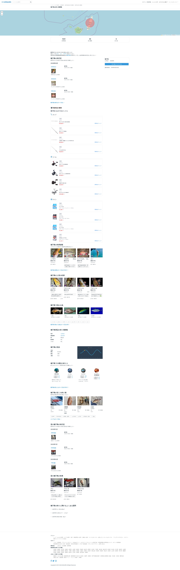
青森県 (58, 549)
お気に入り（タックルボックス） (105, 537)
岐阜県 (58, 550)
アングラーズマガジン (118, 537)
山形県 (73, 549)
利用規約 (59, 542)
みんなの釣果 (155, 2)
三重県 (70, 550)
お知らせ (59, 545)
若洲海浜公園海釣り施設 (105, 556)
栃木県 (85, 549)
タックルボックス (173, 2)
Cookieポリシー (76, 542)
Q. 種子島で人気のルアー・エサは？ (60, 512)
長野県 (54, 550)
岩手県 (62, 549)
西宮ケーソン (67, 557)
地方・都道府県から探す (76, 537)
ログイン (126, 537)
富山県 (112, 549)
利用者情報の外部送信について (105, 542)
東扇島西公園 (67, 556)
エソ (61, 53)
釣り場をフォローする (117, 64)
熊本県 (70, 552)
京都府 (77, 550)
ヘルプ (54, 542)
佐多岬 (65, 413)
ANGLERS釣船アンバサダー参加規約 (79, 543)
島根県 (101, 550)
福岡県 (58, 552)
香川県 (120, 550)
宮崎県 (77, 552)
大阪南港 (61, 557)
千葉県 (96, 549)
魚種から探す (85, 537)
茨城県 (81, 549)
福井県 (120, 549)
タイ (58, 53)
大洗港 (117, 556)
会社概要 (64, 545)
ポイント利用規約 (117, 542)
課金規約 (68, 543)
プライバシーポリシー (67, 542)
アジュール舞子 (74, 557)
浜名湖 (81, 556)
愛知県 (66, 550)
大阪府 (81, 550)
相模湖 (54, 556)
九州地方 (63, 333)
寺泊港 (113, 556)
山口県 (112, 550)
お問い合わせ (102, 543)
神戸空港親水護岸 (96, 556)
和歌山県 (93, 550)
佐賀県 (62, 552)
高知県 (54, 552)
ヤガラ (64, 53)
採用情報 (69, 545)
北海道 (54, 549)
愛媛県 (124, 550)
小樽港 (79, 557)
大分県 (73, 552)
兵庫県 (85, 550)
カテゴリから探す (163, 2)
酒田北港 (122, 556)
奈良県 (89, 550)
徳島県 (116, 550)
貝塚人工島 (55, 557)
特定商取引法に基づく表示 (59, 543)
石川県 (116, 549)
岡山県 (105, 550)
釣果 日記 (69, 55)
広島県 (109, 550)
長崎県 (66, 552)
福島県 (77, 549)
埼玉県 (92, 549)
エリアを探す (67, 537)
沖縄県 (86, 552)
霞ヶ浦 (77, 556)
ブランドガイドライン (93, 543)
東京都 (100, 549)
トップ (54, 537)
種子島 (65, 66)
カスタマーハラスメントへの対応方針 (89, 542)
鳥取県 (97, 550)
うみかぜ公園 (60, 556)
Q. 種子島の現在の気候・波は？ (59, 516)
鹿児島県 (63, 335)
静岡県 (62, 550)
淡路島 (89, 556)
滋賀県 (73, 550)
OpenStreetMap (168, 34)
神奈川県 (105, 549)
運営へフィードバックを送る (59, 538)
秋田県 (70, 549)
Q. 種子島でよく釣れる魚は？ (58, 509)
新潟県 (109, 549)
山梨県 (124, 549)
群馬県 (89, 549)
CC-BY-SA (178, 34)
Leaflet (163, 34)
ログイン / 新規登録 (146, 2)
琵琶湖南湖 (73, 556)
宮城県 (66, 549)
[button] (2, 12)
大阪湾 (85, 556)
